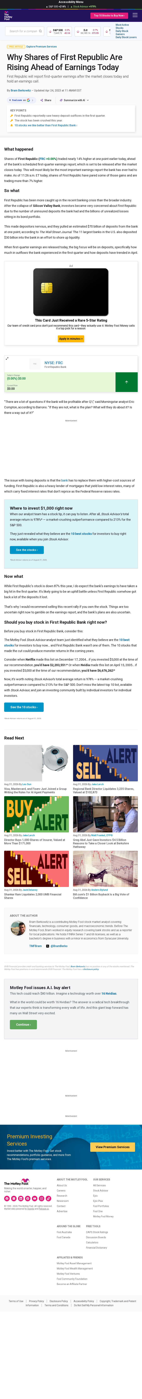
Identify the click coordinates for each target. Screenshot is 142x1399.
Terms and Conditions (56, 1305)
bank (64, 480)
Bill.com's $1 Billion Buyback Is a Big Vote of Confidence (101, 896)
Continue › (23, 1024)
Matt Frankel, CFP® (102, 835)
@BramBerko (59, 946)
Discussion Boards (96, 1237)
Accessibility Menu (71, 2)
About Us (62, 1185)
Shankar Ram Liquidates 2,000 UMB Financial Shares (32, 896)
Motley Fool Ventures (68, 1274)
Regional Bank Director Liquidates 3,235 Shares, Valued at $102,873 (103, 790)
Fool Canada (63, 1237)
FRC (42, 159)
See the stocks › (27, 550)
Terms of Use (16, 1301)
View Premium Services (113, 1147)
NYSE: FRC (54, 363)
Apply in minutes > (71, 338)
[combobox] (24, 31)
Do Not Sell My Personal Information (93, 1305)
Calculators (92, 1242)
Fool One (98, 1211)
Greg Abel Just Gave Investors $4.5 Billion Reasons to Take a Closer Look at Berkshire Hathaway (101, 843)
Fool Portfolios (101, 1206)
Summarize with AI (74, 100)
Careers (61, 1190)
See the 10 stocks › (23, 707)
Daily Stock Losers (126, 37)
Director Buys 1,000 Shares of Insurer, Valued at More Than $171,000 (34, 841)
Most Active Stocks (122, 26)
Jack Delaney (29, 890)
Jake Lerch (97, 784)
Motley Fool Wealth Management (75, 1268)
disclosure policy (91, 969)
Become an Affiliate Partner (72, 1284)
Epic (95, 1196)
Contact (61, 1206)
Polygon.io (44, 1209)
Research (62, 1196)
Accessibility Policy (84, 1301)
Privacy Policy (36, 1301)
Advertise (62, 1211)
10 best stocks (81, 534)
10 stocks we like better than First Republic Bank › (46, 125)
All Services (99, 1185)
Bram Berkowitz (21, 90)
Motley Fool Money (103, 1216)
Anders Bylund (99, 890)
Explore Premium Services (41, 46)
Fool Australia (64, 1232)
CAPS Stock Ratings (97, 1232)
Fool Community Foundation (72, 1279)
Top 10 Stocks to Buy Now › (109, 15)
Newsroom (63, 1201)
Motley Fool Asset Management (74, 1263)
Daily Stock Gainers (122, 33)
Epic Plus (98, 1201)
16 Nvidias (108, 993)
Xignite (30, 1209)
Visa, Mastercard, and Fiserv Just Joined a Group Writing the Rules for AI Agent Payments (35, 790)
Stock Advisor (100, 1190)
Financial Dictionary (96, 1247)
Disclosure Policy (59, 1301)
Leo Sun (26, 784)
